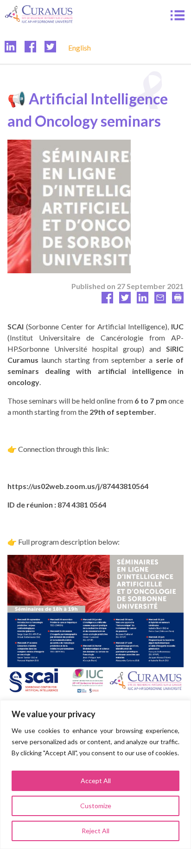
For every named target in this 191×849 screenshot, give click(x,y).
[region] (95, 774)
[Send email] (160, 300)
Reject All (95, 831)
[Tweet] (125, 300)
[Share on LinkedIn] (142, 300)
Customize (95, 806)
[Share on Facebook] (107, 300)
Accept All (96, 781)
